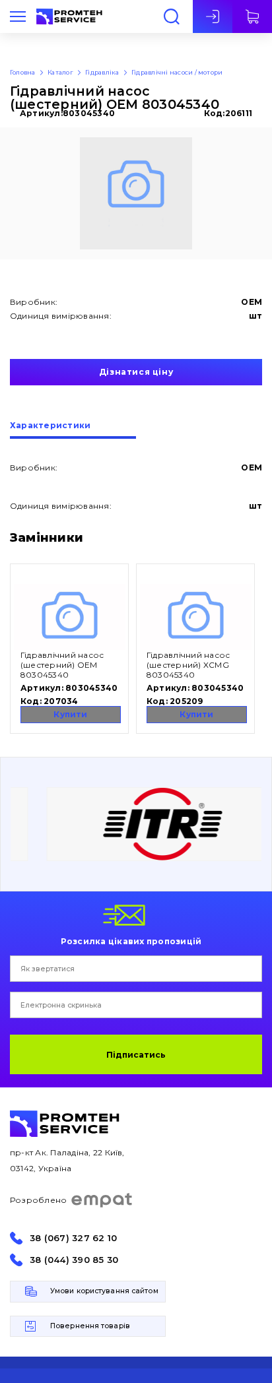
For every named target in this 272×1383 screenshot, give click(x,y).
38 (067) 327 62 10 (73, 1238)
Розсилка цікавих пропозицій (131, 941)
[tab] (73, 430)
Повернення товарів (90, 1326)
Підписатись (136, 1055)
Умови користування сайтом (104, 1291)
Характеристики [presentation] (50, 426)
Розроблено (38, 1200)
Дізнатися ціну (136, 372)
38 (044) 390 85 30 (74, 1260)
